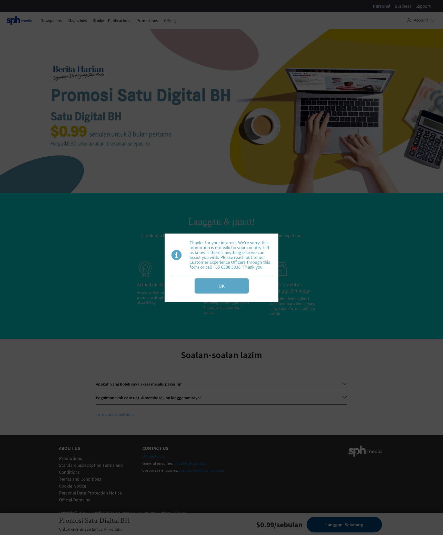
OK (222, 286)
